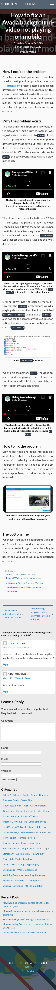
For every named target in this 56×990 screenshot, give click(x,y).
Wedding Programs (13, 875)
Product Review (11, 843)
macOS (6, 826)
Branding (44, 794)
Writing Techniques (13, 885)
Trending (27, 859)
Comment (7, 720)
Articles (28, 970)
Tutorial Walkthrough (17, 578)
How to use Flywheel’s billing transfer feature (14, 614)
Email (4, 759)
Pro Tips (31, 574)
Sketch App (43, 848)
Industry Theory (29, 816)
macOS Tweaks (19, 826)
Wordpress (35, 578)
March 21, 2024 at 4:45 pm (16, 647)
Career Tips (26, 800)
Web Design (9, 869)
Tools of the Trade (12, 859)
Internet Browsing (12, 821)
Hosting (28, 810)
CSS (16, 574)
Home (28, 966)
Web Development (15, 587)
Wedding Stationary (35, 875)
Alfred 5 (17, 794)
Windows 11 (21, 880)
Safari (32, 848)
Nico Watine (29, 51)
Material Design (11, 832)
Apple (26, 794)
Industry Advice (11, 816)
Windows (8, 880)
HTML (37, 810)
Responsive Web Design (15, 848)
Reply (5, 664)
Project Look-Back (30, 843)
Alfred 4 (7, 794)
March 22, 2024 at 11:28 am (17, 678)
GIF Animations (38, 805)
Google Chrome (26, 583)
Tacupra (39, 583)
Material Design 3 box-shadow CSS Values (24, 932)
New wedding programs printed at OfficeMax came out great (40, 614)
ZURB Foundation (34, 885)
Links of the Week (38, 821)
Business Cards (11, 800)
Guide (23, 574)
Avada (9, 574)
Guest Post (8, 810)
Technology (38, 853)
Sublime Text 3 (23, 853)
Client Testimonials (13, 805)
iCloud (46, 810)
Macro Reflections (38, 826)
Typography (33, 864)
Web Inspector (34, 587)
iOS (25, 821)
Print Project (9, 837)
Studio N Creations (18, 4)
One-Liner (45, 832)
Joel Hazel (16, 643)
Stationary (8, 853)
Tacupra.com (12, 85)
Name (4, 747)
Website (6, 770)
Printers (22, 837)
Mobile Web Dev (30, 832)
